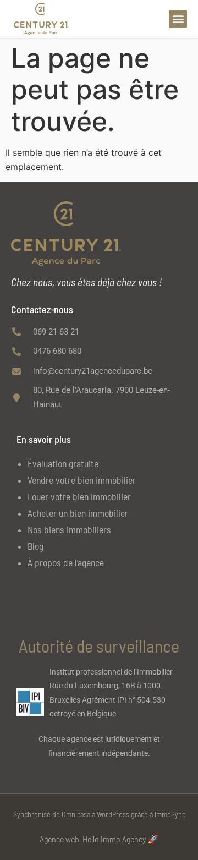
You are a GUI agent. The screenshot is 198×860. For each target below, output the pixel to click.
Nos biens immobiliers (69, 529)
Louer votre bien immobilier (79, 496)
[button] (178, 19)
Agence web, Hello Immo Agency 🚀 (99, 839)
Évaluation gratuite (63, 463)
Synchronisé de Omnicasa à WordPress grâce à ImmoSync (99, 814)
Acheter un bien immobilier (78, 513)
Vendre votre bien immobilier (82, 480)
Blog (35, 546)
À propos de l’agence (66, 562)
